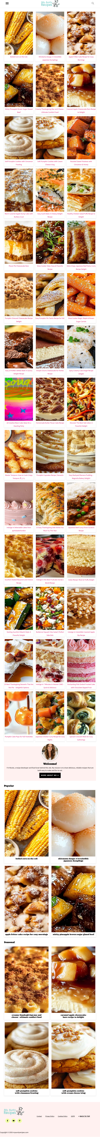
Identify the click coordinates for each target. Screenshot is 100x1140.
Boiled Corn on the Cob (18, 57)
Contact (39, 1116)
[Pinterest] (19, 1121)
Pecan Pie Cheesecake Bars (19, 266)
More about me (49, 775)
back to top (85, 1116)
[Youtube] (13, 1121)
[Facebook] (7, 1121)
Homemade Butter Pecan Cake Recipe (50, 423)
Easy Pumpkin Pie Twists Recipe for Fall (50, 318)
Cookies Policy (62, 1116)
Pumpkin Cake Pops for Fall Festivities (19, 736)
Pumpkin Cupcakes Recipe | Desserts (50, 475)
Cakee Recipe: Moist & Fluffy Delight (81, 580)
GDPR (73, 1116)
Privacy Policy (49, 1116)
